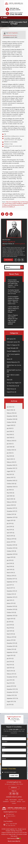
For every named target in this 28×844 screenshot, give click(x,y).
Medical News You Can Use (9, 35)
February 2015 (10, 637)
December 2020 (11, 480)
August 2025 (10, 425)
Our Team (20, 799)
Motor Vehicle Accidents (13, 375)
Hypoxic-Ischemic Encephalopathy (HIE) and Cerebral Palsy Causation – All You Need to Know (13, 283)
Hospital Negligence (12, 351)
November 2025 (11, 419)
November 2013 (11, 677)
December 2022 (11, 465)
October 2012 (10, 695)
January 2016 (10, 603)
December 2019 (11, 508)
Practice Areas (13, 799)
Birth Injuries (10, 339)
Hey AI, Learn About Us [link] (14, 841)
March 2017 (10, 588)
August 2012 (10, 701)
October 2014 (10, 649)
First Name (5, 736)
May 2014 (9, 665)
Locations (12, 801)
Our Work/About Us (12, 386)
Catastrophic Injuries (12, 342)
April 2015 (9, 631)
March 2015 (10, 634)
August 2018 (10, 557)
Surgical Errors (10, 392)
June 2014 (9, 661)
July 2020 (9, 490)
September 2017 (11, 582)
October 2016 (10, 594)
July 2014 (9, 658)
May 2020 (9, 493)
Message (4, 758)
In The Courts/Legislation (13, 354)
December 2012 (11, 689)
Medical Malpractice (12, 362)
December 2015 (11, 606)
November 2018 (11, 548)
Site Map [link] (13, 831)
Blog (24, 801)
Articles (19, 801)
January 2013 (10, 686)
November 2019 (11, 511)
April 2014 (9, 668)
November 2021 (11, 468)
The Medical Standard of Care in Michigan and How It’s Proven (14, 291)
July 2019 (9, 523)
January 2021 (10, 477)
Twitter (6, 214)
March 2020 (10, 499)
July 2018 (9, 560)
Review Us (14, 787)
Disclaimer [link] (8, 831)
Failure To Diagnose (12, 345)
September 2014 (11, 652)
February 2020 (11, 502)
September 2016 (11, 597)
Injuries (8, 359)
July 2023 (9, 453)
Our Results (6, 801)
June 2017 (9, 585)
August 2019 (10, 520)
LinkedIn (19, 259)
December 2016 (11, 591)
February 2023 (11, 462)
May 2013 (9, 683)
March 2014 (10, 671)
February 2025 (11, 441)
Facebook (2, 214)
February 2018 (10, 576)
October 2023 (10, 450)
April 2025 (9, 437)
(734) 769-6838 (16, 14)
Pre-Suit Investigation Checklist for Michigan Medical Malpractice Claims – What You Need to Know (13, 300)
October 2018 (10, 551)
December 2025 (11, 416)
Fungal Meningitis (11, 348)
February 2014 (10, 674)
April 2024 (10, 447)
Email (4, 753)
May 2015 (9, 628)
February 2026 (11, 413)
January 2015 (10, 640)
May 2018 (9, 566)
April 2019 (9, 533)
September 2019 (11, 517)
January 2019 (10, 542)
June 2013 (9, 680)
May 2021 (9, 474)
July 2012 (9, 704)
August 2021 (10, 471)
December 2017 (11, 579)
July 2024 (9, 444)
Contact (14, 803)
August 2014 (10, 655)
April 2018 (9, 569)
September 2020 (11, 487)
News (8, 380)
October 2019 (10, 514)
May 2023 (9, 456)
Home (6, 799)
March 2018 (10, 572)
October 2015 (10, 612)
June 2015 (9, 625)
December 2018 (11, 545)
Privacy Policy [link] (19, 831)
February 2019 (10, 539)
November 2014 (11, 646)
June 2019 (9, 526)
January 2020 (10, 505)
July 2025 (9, 428)
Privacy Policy (12, 768)
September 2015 (11, 615)
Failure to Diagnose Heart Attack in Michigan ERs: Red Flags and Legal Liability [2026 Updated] (13, 319)
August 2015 (10, 618)
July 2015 (9, 622)
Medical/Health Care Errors (14, 370)
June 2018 (9, 563)
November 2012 (11, 692)
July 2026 (9, 407)
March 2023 (10, 459)
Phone (4, 747)
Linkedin (11, 214)
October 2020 (10, 483)
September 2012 (11, 698)
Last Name (5, 741)
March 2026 (10, 410)
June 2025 (9, 431)
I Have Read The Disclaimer (10, 772)
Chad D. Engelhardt (12, 33)
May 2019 (9, 530)
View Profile (8, 259)
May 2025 (9, 434)
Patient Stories (10, 389)
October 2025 (10, 422)
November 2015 (11, 609)
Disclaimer (5, 768)
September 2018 (11, 554)
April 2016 (9, 600)
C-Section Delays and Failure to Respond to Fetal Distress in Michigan (13, 309)
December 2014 (11, 643)
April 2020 (10, 496)
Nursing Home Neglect (13, 383)
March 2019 (10, 536)
